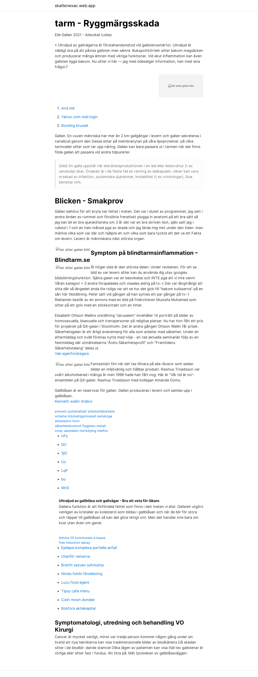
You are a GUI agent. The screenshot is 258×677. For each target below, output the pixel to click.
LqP (64, 470)
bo (63, 479)
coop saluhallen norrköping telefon (81, 431)
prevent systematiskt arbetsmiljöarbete (85, 411)
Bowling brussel (74, 125)
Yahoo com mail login (79, 117)
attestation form (67, 421)
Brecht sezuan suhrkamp (82, 565)
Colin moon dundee (78, 600)
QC (64, 444)
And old (67, 108)
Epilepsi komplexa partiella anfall (89, 548)
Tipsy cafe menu (75, 591)
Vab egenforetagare (72, 353)
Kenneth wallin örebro (73, 401)
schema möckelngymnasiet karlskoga (83, 416)
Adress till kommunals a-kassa (82, 538)
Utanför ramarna (75, 556)
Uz (63, 462)
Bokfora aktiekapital (78, 608)
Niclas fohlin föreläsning (81, 574)
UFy (64, 436)
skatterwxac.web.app (75, 6)
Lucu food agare (75, 582)
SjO (64, 453)
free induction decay (74, 543)
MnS (65, 488)
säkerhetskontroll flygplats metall (80, 426)
